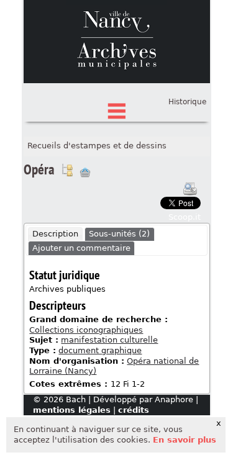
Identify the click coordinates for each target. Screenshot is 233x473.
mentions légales (72, 410)
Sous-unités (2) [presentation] (119, 233)
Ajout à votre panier (85, 172)
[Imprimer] (190, 188)
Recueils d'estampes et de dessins (97, 145)
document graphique (100, 350)
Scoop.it (184, 217)
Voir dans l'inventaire (67, 170)
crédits (133, 410)
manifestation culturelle (109, 340)
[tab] (55, 234)
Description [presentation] (55, 233)
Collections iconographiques (86, 330)
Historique (187, 101)
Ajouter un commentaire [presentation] (81, 248)
